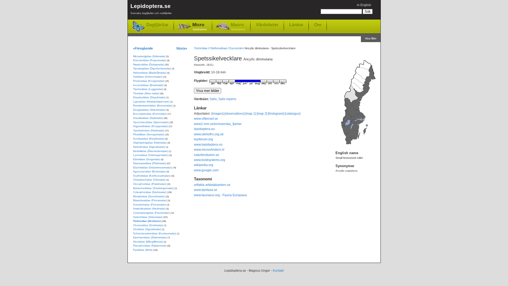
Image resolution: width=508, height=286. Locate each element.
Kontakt (278, 270)
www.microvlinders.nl (209, 149)
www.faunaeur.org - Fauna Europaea (220, 195)
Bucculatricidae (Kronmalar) (149, 113)
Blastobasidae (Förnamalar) (150, 200)
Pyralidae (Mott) (142, 249)
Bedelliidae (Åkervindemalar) (150, 151)
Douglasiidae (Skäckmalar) (149, 109)
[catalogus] (292, 113)
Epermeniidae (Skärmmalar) (150, 237)
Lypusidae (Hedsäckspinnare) (151, 101)
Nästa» (181, 48)
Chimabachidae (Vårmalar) (149, 179)
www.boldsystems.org (209, 160)
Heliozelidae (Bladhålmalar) (149, 72)
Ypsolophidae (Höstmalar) (148, 130)
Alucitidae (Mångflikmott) (148, 241)
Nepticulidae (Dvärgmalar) (148, 64)
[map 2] (262, 113)
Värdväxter (267, 24)
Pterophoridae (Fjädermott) (149, 245)
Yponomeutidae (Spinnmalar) (151, 122)
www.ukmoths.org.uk (209, 134)
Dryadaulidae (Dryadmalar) (149, 97)
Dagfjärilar (157, 24)
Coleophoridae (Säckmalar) (149, 192)
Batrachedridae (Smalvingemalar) (153, 188)
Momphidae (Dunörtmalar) (149, 196)
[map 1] (250, 113)
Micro (199, 26)
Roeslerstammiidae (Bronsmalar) (152, 105)
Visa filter (371, 38)
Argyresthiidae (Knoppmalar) (150, 126)
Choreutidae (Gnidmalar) (148, 225)
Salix (213, 99)
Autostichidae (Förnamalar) (149, 204)
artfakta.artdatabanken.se (212, 185)
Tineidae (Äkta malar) (146, 93)
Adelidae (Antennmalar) (147, 76)
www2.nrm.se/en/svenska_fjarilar (218, 124)
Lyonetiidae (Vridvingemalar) (150, 155)
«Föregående (143, 48)
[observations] (234, 113)
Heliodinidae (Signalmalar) (149, 146)
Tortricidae (200, 48)
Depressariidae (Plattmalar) (149, 163)
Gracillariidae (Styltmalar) (148, 118)
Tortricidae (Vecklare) (147, 221)
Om (317, 24)
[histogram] (276, 113)
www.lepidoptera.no (208, 144)
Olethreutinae (218, 48)
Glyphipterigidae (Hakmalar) (150, 142)
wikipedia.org (203, 165)
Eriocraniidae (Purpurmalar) (149, 60)
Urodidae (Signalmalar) (147, 229)
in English (364, 5)
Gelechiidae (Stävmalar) (147, 217)
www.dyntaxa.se (205, 190)
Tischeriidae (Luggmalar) (148, 89)
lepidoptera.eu (204, 129)
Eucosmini (236, 48)
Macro (238, 26)
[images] (217, 113)
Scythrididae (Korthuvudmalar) (151, 175)
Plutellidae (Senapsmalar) (148, 134)
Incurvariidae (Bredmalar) (148, 85)
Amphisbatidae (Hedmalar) (149, 208)
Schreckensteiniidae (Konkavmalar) (154, 233)
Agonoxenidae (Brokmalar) (149, 171)
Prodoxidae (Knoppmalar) (148, 80)
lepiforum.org (203, 139)
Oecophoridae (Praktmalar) (149, 183)
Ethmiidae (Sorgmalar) (146, 159)
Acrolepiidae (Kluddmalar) (148, 138)
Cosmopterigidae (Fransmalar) (151, 212)
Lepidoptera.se (151, 9)
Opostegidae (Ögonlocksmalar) (152, 68)
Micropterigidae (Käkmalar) (149, 56)
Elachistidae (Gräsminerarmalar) (152, 167)
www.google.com (206, 170)
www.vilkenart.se (206, 118)
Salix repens (227, 99)
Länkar (296, 24)
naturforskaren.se (206, 155)
